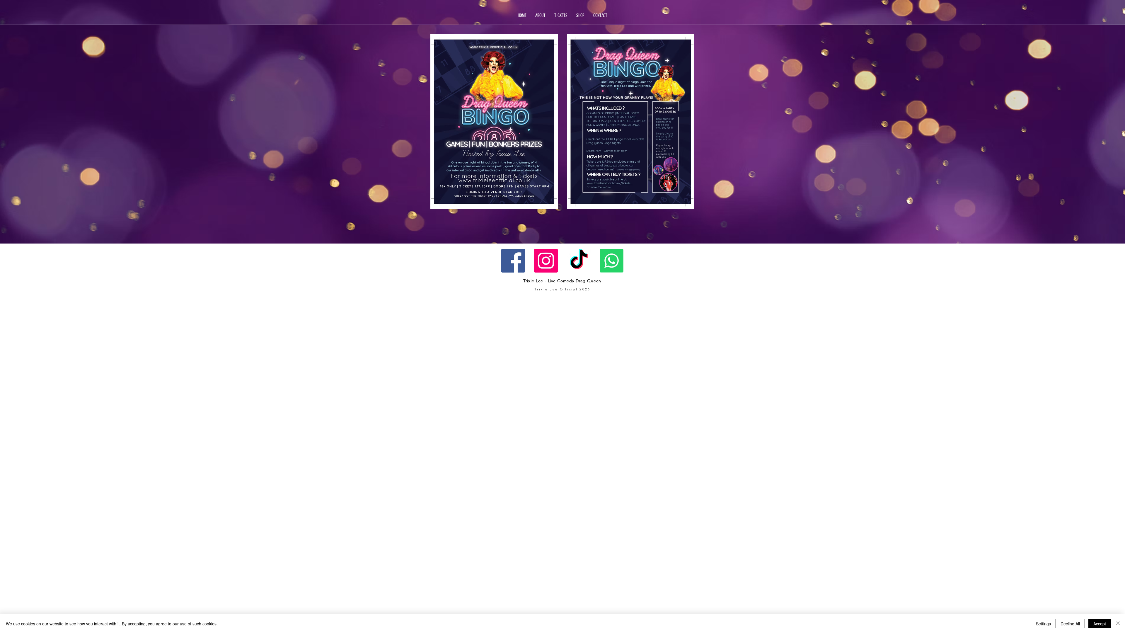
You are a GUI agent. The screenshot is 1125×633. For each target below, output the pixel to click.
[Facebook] (513, 261)
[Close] (1117, 623)
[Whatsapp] (611, 261)
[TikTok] (579, 261)
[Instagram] (546, 261)
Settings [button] (1043, 624)
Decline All (1070, 624)
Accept (1099, 624)
